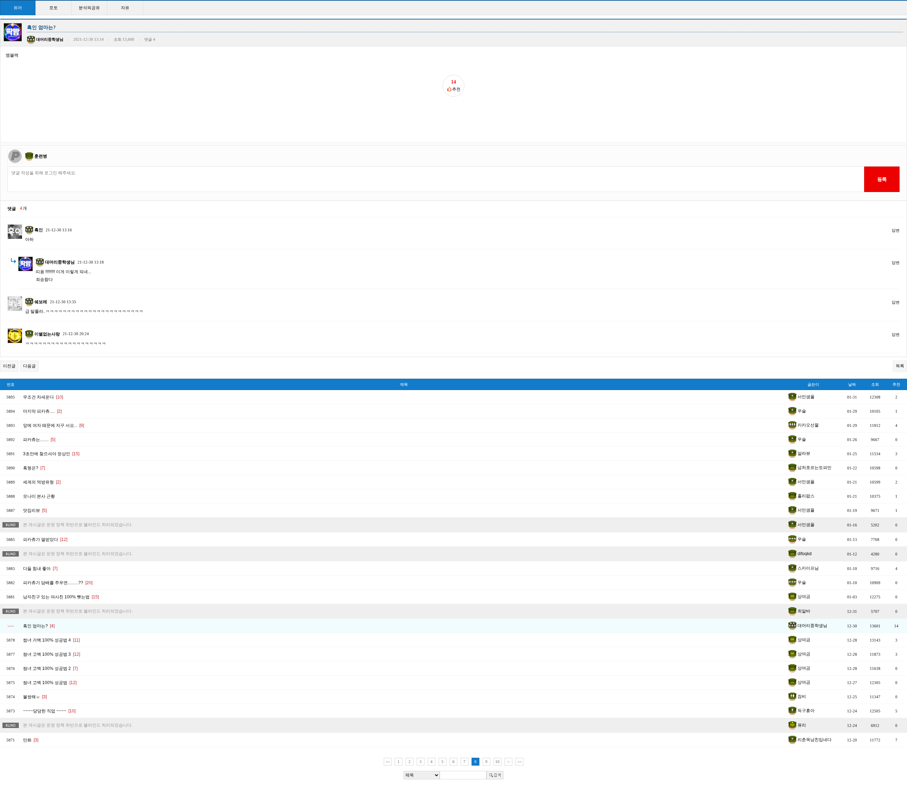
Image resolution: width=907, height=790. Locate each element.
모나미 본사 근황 (39, 496)
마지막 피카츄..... (42, 411)
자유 (125, 7)
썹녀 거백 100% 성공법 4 (51, 640)
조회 (875, 384)
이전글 (9, 365)
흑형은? (34, 467)
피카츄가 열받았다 (45, 539)
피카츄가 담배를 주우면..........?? (57, 582)
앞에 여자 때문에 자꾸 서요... (53, 425)
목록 (900, 365)
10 (497, 762)
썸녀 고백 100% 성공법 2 (50, 668)
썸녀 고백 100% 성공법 (50, 682)
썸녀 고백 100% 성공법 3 (51, 654)
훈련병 (40, 156)
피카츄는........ (39, 439)
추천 (896, 384)
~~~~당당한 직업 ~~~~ (49, 711)
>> (519, 762)
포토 (53, 7)
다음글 (29, 365)
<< (387, 762)
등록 (881, 179)
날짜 (852, 384)
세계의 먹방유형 (42, 482)
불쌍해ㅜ (35, 696)
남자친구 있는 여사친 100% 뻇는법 (61, 596)
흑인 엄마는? (39, 625)
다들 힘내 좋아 (40, 568)
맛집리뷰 (35, 510)
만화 (30, 740)
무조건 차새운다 (43, 397)
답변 (896, 230)
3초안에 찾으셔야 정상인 (51, 453)
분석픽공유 (89, 7)
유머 (17, 7)
